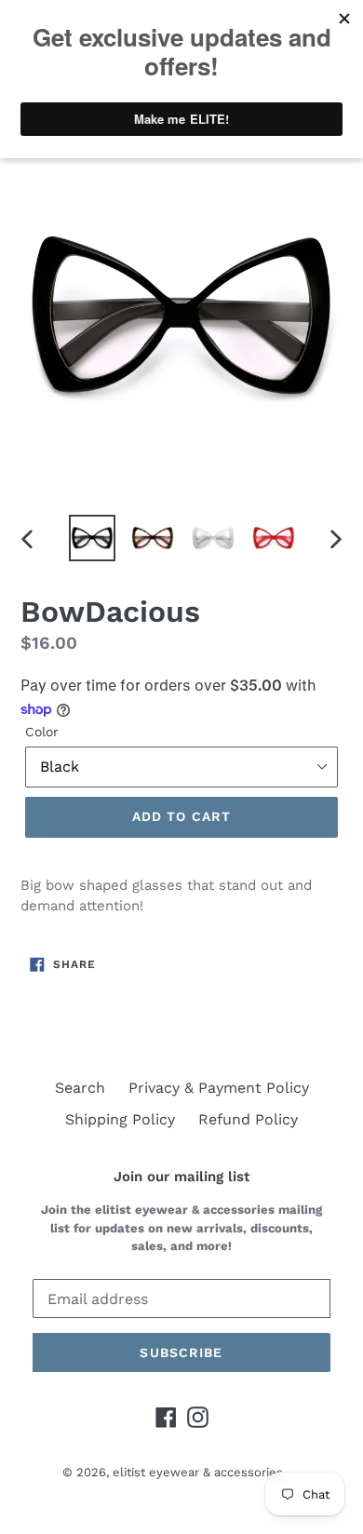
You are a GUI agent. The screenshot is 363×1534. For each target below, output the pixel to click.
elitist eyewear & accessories (198, 1472)
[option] (92, 538)
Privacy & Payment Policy (218, 1088)
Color (42, 731)
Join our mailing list (181, 1176)
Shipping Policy (120, 1119)
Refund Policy (248, 1119)
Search (80, 1088)
